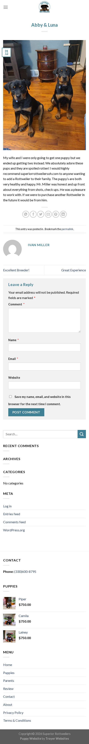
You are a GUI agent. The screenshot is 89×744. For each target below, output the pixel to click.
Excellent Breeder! (16, 270)
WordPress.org (14, 530)
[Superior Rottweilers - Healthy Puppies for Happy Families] (44, 7)
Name (13, 340)
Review (8, 689)
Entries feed (11, 514)
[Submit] (82, 434)
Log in (7, 506)
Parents (8, 680)
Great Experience (73, 270)
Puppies (8, 673)
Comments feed (14, 522)
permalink (67, 229)
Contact (9, 696)
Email (13, 359)
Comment (16, 304)
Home (7, 665)
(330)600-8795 (25, 571)
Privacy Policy (13, 712)
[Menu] (5, 7)
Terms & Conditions (17, 720)
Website (14, 377)
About (7, 704)
